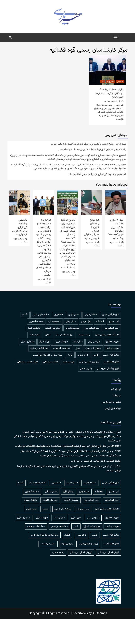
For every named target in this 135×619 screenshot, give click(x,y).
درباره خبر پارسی (113, 409)
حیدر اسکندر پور (92, 328)
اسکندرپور (58, 314)
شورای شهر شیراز (93, 348)
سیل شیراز (77, 341)
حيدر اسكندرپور (36, 321)
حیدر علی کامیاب (52, 328)
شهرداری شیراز (112, 348)
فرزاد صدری (83, 355)
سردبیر (107, 101)
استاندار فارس (90, 314)
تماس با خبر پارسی (111, 402)
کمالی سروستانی (50, 362)
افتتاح (24, 314)
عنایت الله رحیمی (111, 355)
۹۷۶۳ (118, 451)
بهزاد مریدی (86, 321)
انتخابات (100, 321)
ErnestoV (116, 446)
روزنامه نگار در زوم (64, 335)
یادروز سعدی (86, 368)
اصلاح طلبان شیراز (41, 314)
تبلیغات (117, 396)
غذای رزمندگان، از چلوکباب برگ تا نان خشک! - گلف (94, 432)
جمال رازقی (71, 321)
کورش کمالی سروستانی (27, 362)
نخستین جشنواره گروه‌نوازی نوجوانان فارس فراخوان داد (97, 174)
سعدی (48, 335)
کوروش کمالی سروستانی (108, 368)
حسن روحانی (54, 321)
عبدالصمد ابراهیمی (61, 348)
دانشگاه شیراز (33, 328)
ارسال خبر (116, 389)
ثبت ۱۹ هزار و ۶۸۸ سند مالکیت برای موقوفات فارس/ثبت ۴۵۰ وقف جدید (88, 144)
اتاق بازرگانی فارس (110, 314)
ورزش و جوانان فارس (89, 362)
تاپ (102, 81)
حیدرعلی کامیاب (73, 328)
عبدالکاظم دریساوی (39, 348)
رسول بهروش (84, 335)
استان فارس (73, 314)
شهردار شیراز (45, 341)
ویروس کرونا (68, 362)
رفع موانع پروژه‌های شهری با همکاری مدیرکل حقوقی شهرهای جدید (91, 150)
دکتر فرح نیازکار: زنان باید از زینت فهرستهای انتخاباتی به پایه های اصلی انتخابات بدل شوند (61, 446)
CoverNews (80, 613)
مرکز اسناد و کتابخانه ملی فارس (47, 355)
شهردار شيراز (62, 341)
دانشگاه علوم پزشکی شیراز (107, 335)
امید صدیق (114, 321)
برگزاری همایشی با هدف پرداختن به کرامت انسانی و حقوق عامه (109, 93)
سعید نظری (35, 335)
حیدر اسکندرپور (112, 328)
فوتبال (69, 355)
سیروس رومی (94, 341)
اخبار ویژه (110, 81)
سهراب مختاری (112, 341)
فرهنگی (48, 211)
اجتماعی (120, 81)
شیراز (77, 348)
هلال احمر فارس (111, 362)
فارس (95, 355)
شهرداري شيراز (27, 341)
